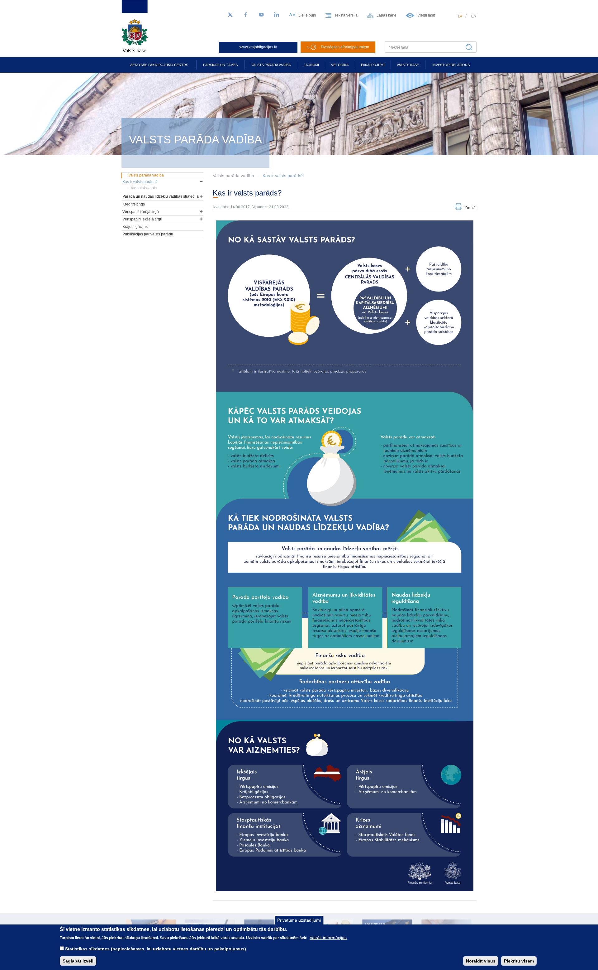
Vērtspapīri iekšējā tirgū (142, 219)
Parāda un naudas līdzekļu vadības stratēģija (160, 196)
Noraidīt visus (481, 960)
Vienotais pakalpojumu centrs (159, 65)
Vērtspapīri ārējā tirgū (140, 212)
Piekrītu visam (519, 960)
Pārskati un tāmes (220, 65)
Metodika (340, 65)
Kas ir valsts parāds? (283, 175)
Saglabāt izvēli (78, 960)
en (474, 16)
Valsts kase (408, 65)
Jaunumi (311, 65)
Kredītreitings (133, 204)
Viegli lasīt (426, 15)
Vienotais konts (144, 188)
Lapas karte (386, 15)
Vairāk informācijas (328, 937)
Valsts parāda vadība (271, 65)
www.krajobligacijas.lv (258, 47)
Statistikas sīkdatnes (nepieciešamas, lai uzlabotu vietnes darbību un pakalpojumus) (155, 948)
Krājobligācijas (135, 226)
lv (460, 16)
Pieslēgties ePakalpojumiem (345, 47)
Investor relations (451, 65)
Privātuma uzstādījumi (299, 920)
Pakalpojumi (372, 65)
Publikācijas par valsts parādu (147, 234)
